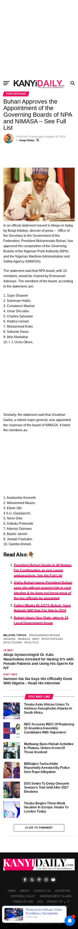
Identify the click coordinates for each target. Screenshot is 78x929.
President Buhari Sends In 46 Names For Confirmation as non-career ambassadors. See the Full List (43, 570)
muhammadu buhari (45, 635)
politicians (13, 642)
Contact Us (42, 890)
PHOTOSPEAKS (53, 639)
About (24, 890)
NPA (36, 639)
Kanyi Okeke (27, 140)
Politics (32, 642)
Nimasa (24, 639)
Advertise (63, 890)
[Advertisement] (39, 39)
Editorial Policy (23, 896)
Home (12, 890)
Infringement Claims (56, 896)
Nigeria (10, 639)
